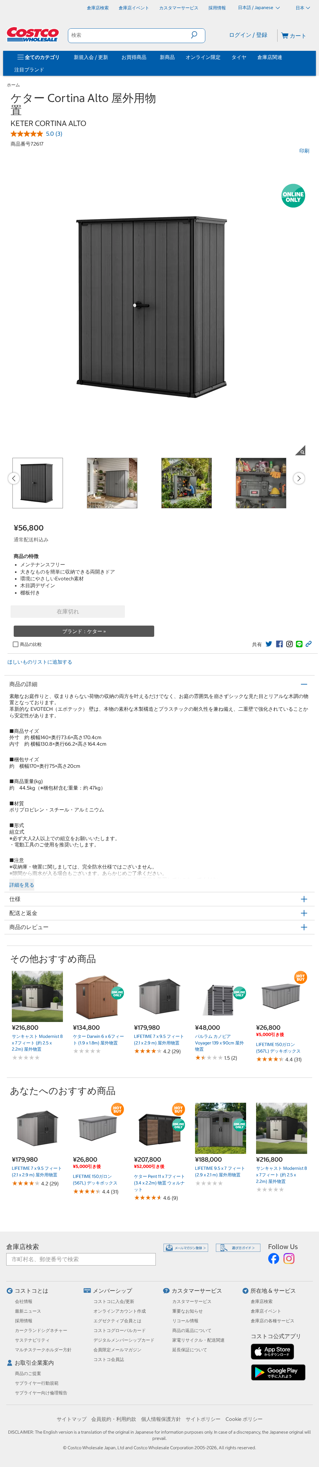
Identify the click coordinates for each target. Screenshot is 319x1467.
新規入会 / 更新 (91, 57)
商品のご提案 (28, 1373)
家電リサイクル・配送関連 (198, 1340)
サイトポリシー (203, 1419)
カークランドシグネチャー (41, 1330)
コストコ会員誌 (108, 1359)
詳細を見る (21, 885)
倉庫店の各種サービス (272, 1321)
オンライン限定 (203, 57)
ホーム (13, 85)
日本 (300, 8)
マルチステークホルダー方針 (43, 1350)
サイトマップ (72, 1419)
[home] (33, 34)
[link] (269, 644)
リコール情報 (185, 1321)
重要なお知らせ (187, 1311)
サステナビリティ (32, 1340)
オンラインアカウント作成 (119, 1311)
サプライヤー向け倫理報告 (41, 1393)
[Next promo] (299, 478)
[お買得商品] (147, 57)
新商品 (167, 57)
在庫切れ (68, 611)
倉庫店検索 (22, 1246)
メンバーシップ (112, 1290)
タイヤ (238, 57)
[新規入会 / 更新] (109, 57)
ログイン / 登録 (248, 34)
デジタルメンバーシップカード (124, 1340)
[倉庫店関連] (283, 57)
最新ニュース (28, 1311)
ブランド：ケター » (84, 631)
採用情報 (23, 1321)
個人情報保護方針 (161, 1419)
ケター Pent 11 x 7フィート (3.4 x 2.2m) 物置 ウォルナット (159, 1183)
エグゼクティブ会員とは (117, 1321)
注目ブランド (29, 69)
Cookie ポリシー (244, 1419)
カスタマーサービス (197, 1290)
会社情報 (23, 1301)
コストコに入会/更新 (113, 1301)
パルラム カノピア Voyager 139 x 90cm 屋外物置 (219, 1043)
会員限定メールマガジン (117, 1350)
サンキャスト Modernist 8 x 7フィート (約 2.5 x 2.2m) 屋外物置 (37, 1043)
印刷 (304, 151)
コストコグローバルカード (119, 1330)
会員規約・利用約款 (113, 1419)
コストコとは (31, 1290)
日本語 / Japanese (256, 7)
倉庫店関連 (269, 57)
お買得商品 (133, 57)
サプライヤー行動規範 (37, 1383)
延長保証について (189, 1350)
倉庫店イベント (266, 1311)
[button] (198, 35)
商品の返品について (192, 1330)
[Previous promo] (14, 478)
